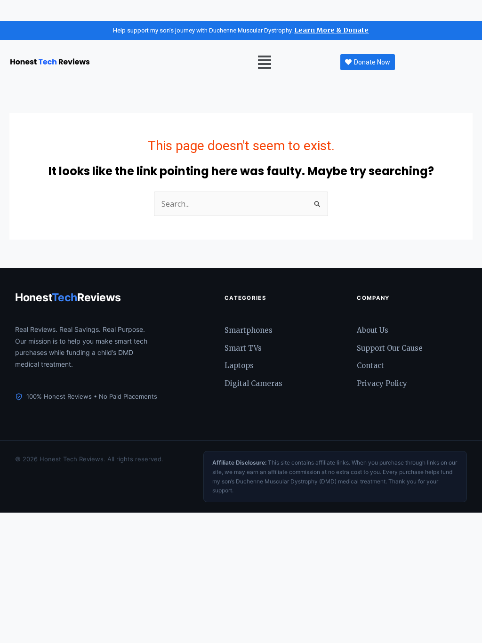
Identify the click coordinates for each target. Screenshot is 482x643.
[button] (264, 62)
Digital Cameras (253, 383)
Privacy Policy (382, 383)
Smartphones (249, 330)
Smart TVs (243, 348)
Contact (370, 365)
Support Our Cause (390, 348)
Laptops (239, 365)
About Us (372, 330)
